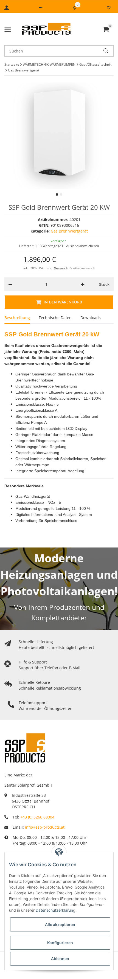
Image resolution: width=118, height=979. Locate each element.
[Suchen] (108, 50)
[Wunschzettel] (108, 8)
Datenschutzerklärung (55, 910)
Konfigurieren (60, 942)
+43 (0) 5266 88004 (37, 817)
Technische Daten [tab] (55, 317)
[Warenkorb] (106, 29)
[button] (40, 8)
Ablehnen (60, 958)
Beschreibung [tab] (17, 317)
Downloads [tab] (90, 317)
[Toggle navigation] (7, 29)
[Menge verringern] (10, 284)
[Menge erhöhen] (82, 284)
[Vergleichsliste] (74, 8)
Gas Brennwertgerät (69, 231)
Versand (61, 268)
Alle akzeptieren (60, 924)
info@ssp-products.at (44, 827)
